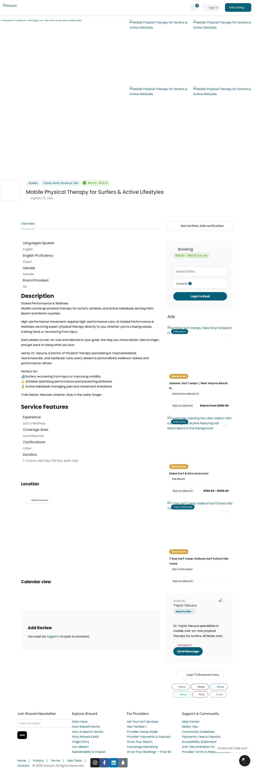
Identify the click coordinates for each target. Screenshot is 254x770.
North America (62, 183)
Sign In (213, 8)
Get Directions (39, 500)
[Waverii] (10, 6)
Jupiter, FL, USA (41, 198)
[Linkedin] (113, 762)
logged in (53, 636)
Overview (28, 223)
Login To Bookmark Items (202, 674)
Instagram (185, 645)
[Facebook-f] (104, 762)
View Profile (183, 611)
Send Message (188, 651)
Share (182, 687)
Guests (183, 283)
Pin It (201, 694)
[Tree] (123, 762)
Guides (33, 183)
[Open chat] (244, 760)
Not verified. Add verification (202, 226)
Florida (48, 183)
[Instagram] (95, 762)
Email (219, 694)
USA (75, 183)
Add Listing (236, 7)
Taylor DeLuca (185, 605)
